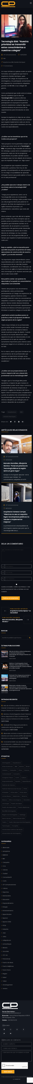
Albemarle (6, 847)
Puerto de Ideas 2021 (9, 807)
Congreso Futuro (7, 777)
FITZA (25, 789)
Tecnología (6, 826)
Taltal (4, 981)
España (17, 781)
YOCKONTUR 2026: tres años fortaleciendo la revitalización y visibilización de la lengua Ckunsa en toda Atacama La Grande (16, 744)
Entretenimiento (8, 911)
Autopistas (6, 851)
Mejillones (16, 796)
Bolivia (21, 766)
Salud (4, 977)
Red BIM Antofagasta (9, 811)
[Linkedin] (4, 1029)
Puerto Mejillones (23, 807)
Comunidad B (6, 774)
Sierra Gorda (6, 818)
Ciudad (5, 873)
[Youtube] (10, 1033)
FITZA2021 (5, 792)
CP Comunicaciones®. (19, 1076)
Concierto (16, 774)
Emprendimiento (7, 781)
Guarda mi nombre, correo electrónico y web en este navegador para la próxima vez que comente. (15, 589)
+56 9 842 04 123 (9, 1020)
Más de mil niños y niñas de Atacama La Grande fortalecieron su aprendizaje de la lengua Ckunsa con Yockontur (20, 654)
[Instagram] (17, 1029)
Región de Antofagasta (9, 815)
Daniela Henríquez (19, 62)
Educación (6, 899)
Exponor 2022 (7, 922)
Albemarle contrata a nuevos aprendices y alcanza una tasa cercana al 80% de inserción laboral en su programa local (20, 688)
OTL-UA (5, 955)
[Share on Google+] (22, 421)
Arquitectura (7, 62)
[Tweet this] (10, 421)
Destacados (7, 896)
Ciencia (5, 870)
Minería (24, 796)
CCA (4, 866)
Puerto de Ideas (16, 803)
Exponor (5, 918)
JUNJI (4, 936)
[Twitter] (4, 1033)
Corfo (17, 777)
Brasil (28, 766)
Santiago (23, 815)
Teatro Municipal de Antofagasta (19, 822)
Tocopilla (15, 826)
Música (4, 800)
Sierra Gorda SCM (19, 818)
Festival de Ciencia (8, 785)
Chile (20, 770)
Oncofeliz (27, 800)
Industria (5, 929)
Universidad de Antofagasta (11, 833)
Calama (4, 770)
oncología (5, 803)
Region (5, 974)
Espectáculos (7, 914)
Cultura (23, 777)
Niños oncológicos (15, 800)
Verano (5, 988)
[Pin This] (18, 421)
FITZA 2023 (14, 792)
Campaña (13, 770)
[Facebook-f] (23, 1029)
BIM (4, 58)
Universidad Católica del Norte (12, 829)
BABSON (5, 855)
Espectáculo (27, 781)
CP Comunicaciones (9, 55)
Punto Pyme (7, 970)
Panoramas (6, 959)
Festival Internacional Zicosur (11, 789)
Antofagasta (6, 763)
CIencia (26, 770)
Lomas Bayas (6, 796)
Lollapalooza (7, 940)
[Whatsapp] (10, 1029)
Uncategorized (7, 985)
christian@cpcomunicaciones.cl (11, 1012)
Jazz (4, 933)
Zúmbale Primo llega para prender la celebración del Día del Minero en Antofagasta (20, 676)
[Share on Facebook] (14, 421)
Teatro (4, 822)
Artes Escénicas (7, 766)
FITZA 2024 (23, 792)
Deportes (6, 892)
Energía (5, 907)
